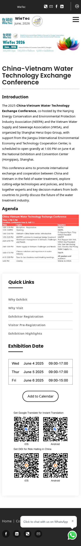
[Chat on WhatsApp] (72, 535)
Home (7, 521)
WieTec (22, 18)
